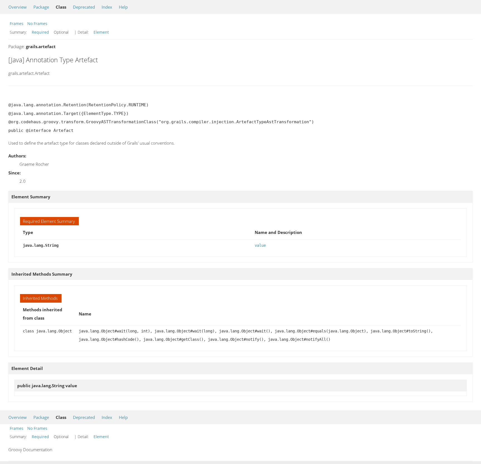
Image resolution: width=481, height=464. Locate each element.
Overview (17, 7)
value (260, 245)
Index (107, 7)
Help (123, 7)
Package (41, 7)
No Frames (37, 23)
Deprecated (84, 7)
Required (40, 32)
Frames (16, 23)
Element (101, 32)
